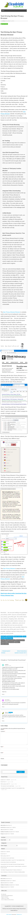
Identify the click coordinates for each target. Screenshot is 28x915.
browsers (3, 640)
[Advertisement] (14, 806)
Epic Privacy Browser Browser (11, 312)
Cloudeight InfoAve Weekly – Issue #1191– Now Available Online (12, 788)
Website (2, 758)
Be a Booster (3, 894)
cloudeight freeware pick (10, 640)
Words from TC (4, 781)
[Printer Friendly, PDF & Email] (4, 24)
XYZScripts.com (19, 914)
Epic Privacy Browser (9, 568)
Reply (3, 694)
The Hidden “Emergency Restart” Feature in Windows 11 (11, 869)
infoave (3, 20)
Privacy (24, 636)
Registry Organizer (4, 896)
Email (2, 752)
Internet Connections (18, 636)
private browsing (10, 642)
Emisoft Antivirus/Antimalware (7, 895)
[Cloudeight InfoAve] (14, 7)
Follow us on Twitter (5, 898)
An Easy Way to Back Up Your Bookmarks (8, 862)
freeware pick (3, 642)
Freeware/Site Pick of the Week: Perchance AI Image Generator (12, 864)
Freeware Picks (10, 636)
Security (2, 638)
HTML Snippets (9, 914)
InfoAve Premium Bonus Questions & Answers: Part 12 (21, 652)
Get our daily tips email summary (7, 899)
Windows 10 (17, 642)
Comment (3, 731)
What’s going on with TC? (5, 783)
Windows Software (9, 638)
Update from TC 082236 (5, 779)
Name (2, 746)
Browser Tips (3, 636)
